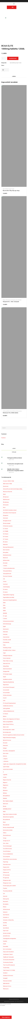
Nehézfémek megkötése (8, 816)
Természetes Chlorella (8, 962)
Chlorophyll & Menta (7, 570)
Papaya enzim (6, 867)
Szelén (4, 943)
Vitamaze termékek (7, 980)
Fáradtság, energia (7, 647)
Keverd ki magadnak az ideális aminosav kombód (13, 734)
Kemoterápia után (7, 732)
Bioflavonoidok (6, 560)
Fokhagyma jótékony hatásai (14, 458)
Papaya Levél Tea (7, 869)
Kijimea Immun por (7, 740)
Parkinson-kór (6, 872)
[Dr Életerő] (14, 4)
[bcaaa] (14, 29)
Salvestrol (5, 912)
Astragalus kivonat (7, 520)
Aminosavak (5, 504)
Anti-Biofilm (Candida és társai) (9, 510)
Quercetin (5, 896)
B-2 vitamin (5, 528)
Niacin (4, 822)
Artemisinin (5, 518)
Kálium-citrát (6, 727)
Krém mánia (5, 753)
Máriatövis (5, 790)
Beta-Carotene (6, 549)
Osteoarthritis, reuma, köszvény (10, 859)
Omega (4, 838)
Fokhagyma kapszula (7, 655)
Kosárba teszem (13, 58)
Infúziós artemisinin (7, 695)
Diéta (4, 605)
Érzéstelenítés (6, 642)
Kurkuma (5, 756)
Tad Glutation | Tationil (8, 954)
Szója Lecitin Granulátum (8, 951)
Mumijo (4, 806)
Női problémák (6, 824)
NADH (4, 811)
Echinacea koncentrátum (8, 621)
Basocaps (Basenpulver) (8, 547)
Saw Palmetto (6, 914)
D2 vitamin (5, 589)
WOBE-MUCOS (6, 983)
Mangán (5, 787)
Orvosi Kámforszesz (7, 848)
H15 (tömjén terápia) (7, 674)
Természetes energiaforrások (15, 463)
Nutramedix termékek (7, 830)
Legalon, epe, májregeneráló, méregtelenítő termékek (14, 764)
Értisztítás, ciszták (7, 639)
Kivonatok (5, 742)
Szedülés (5, 941)
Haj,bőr (4, 676)
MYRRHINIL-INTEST (7, 809)
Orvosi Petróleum (7, 851)
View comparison (6, 1017)
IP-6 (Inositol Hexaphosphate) (9, 703)
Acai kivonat (5, 486)
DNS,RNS (5, 613)
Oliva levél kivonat (7, 835)
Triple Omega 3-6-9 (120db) (9, 970)
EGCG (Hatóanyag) (7, 623)
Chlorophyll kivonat (7, 573)
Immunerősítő (6, 689)
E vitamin (5, 618)
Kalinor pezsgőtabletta (8, 721)
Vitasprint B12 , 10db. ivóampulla (11, 301)
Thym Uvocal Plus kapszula (9, 965)
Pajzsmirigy (5, 861)
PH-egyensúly (6, 877)
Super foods (18, 62)
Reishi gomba (6, 898)
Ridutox (4, 906)
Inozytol (4, 697)
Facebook (10, 65)
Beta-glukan (5, 552)
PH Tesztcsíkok (6, 875)
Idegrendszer (6, 684)
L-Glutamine (5, 761)
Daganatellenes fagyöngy (8, 594)
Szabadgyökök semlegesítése (9, 938)
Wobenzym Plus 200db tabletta (10, 412)
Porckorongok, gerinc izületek (9, 885)
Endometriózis (6, 637)
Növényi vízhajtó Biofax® (8, 827)
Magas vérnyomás (7, 779)
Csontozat (5, 584)
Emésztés (5, 634)
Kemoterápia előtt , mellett (8, 729)
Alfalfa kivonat (6, 499)
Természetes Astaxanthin (8, 959)
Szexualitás (5, 946)
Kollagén (5, 748)
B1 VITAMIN (5, 531)
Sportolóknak (13, 62)
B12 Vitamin (5, 533)
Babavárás (5, 544)
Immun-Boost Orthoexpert (8, 687)
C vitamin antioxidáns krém (9, 568)
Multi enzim (5, 803)
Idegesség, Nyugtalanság (8, 682)
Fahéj (4, 645)
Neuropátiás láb (6, 819)
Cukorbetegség (6, 586)
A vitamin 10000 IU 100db (8, 481)
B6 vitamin (5, 541)
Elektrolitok (5, 631)
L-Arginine (5, 758)
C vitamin (5, 565)
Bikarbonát (5, 557)
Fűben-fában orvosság (8, 660)
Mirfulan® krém (6, 795)
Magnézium (5, 785)
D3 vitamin (5, 592)
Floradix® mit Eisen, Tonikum (9, 650)
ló (3, 771)
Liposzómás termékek (8, 769)
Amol (4, 507)
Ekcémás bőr (6, 629)
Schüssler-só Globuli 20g (8, 920)
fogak (4, 652)
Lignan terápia (6, 766)
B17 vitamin (5, 539)
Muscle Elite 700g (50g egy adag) (11, 190)
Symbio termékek (7, 933)
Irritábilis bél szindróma (8, 705)
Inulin (4, 700)
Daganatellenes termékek (8, 597)
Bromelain (5, 563)
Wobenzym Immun (7, 986)
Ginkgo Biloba (6, 666)
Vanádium (5, 972)
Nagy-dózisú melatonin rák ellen (10, 814)
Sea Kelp (5, 922)
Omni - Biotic (5, 843)
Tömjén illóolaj (6, 967)
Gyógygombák (6, 671)
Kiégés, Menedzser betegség (9, 299)
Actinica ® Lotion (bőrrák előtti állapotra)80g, (12, 489)
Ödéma (4, 832)
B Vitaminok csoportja (7, 526)
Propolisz (5, 888)
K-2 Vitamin (5, 713)
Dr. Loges (5, 615)
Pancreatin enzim (7, 864)
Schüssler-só (6, 917)
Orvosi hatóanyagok (7, 846)
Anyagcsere (5, 515)
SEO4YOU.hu (16, 999)
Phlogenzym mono (7, 883)
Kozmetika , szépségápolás (9, 750)
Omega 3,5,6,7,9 (6, 840)
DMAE (4, 608)
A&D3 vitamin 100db (7, 483)
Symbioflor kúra (6, 935)
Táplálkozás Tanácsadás (8, 957)
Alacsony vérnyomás (7, 491)
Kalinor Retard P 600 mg (8, 724)
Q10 (4, 893)
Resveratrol (5, 901)
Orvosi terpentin (6, 856)
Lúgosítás (5, 774)
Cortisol (4, 581)
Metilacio (5, 793)
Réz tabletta (5, 904)
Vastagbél (5, 978)
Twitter (12, 65)
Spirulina (5, 925)
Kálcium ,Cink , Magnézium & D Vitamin (11, 719)
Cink (4, 578)
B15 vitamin (5, 536)
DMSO (4, 610)
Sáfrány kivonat (6, 909)
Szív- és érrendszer (7, 949)
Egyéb (4, 626)
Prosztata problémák (7, 890)
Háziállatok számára (7, 679)
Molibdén (5, 798)
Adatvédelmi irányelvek (9, 1001)
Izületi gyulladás (6, 411)
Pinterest (13, 65)
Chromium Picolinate (7, 576)
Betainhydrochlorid (7, 555)
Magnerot (5, 782)
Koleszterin (5, 745)
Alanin (4, 494)
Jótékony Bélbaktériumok (8, 711)
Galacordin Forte (6, 663)
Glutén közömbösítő (7, 668)
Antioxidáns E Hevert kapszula (9, 512)
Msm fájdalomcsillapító (8, 801)
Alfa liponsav (6, 496)
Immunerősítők (6, 692)
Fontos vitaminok (6, 658)
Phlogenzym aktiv (7, 880)
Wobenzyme (19, 411)
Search (19, 7)
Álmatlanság (6, 502)
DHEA (4, 602)
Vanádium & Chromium (8, 975)
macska (4, 777)
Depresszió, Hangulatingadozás (10, 600)
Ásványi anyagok (6, 523)
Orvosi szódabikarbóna (8, 853)
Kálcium (4, 716)
